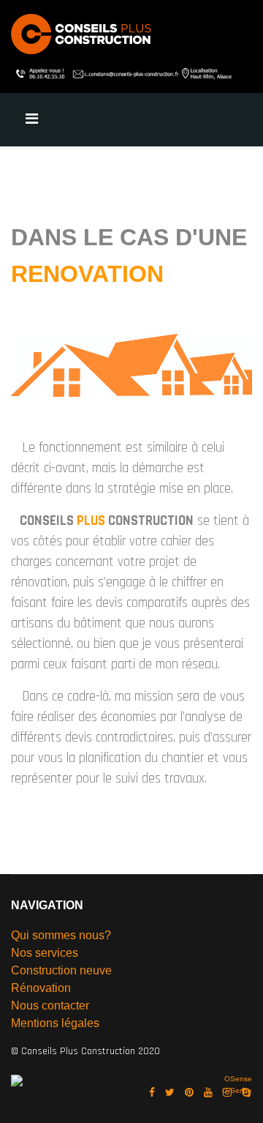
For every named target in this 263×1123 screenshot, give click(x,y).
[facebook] (152, 1093)
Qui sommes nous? (61, 935)
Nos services (44, 953)
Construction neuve (61, 970)
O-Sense (237, 1090)
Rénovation (41, 988)
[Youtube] (208, 1093)
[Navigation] (32, 119)
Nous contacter (50, 1005)
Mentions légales (55, 1023)
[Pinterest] (189, 1093)
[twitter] (170, 1093)
